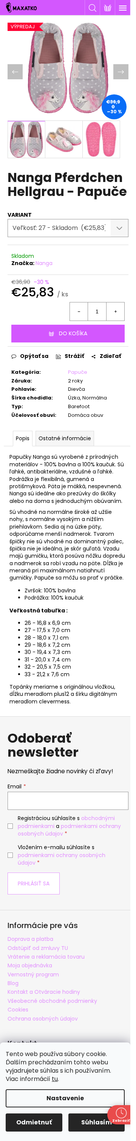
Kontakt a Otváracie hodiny (44, 992)
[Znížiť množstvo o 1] (79, 311)
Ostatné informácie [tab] (65, 438)
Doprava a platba (30, 939)
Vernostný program (33, 974)
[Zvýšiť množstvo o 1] (115, 311)
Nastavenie (65, 1098)
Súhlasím (96, 1122)
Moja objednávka (30, 965)
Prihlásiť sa (33, 883)
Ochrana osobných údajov (43, 1018)
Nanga (44, 263)
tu (55, 1079)
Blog (13, 983)
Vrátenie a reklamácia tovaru (46, 957)
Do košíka (73, 333)
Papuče (77, 372)
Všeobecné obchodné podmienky (52, 1001)
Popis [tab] (22, 438)
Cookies (18, 1009)
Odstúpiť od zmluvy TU (38, 948)
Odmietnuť (34, 1122)
